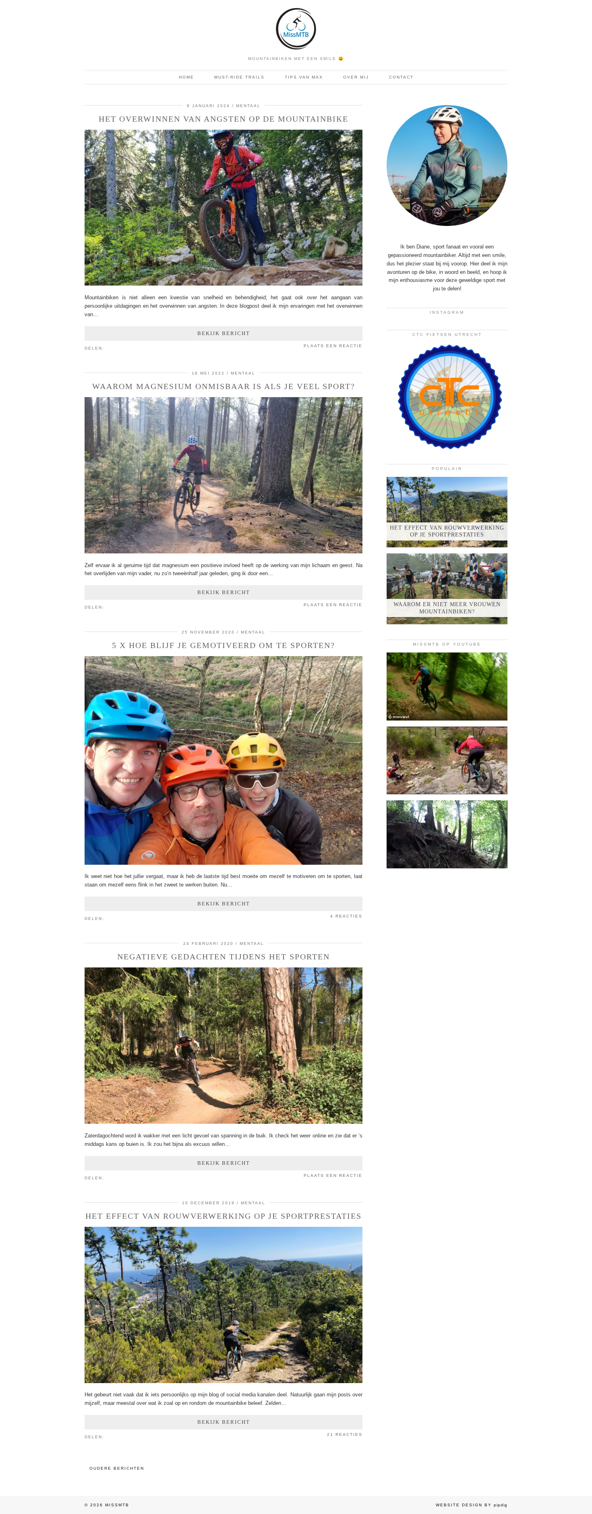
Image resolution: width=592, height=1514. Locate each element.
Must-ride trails (239, 77)
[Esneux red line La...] (447, 686)
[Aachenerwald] (447, 834)
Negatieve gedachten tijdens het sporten (223, 956)
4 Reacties (346, 916)
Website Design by (471, 1505)
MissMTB (117, 1505)
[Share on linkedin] (124, 347)
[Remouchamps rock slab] (447, 761)
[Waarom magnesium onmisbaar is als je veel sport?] (223, 552)
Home (186, 77)
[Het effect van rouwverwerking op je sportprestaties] (223, 1381)
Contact (401, 77)
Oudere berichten (116, 1468)
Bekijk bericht (223, 333)
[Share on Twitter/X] (116, 347)
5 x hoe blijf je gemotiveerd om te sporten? (223, 645)
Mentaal (248, 106)
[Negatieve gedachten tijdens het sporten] (223, 1122)
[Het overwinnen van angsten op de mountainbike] (223, 284)
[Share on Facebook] (112, 347)
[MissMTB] (296, 26)
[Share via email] (108, 347)
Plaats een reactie (333, 346)
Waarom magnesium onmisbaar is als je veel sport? (223, 386)
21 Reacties (344, 1434)
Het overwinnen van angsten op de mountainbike (223, 118)
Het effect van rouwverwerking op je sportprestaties (223, 1216)
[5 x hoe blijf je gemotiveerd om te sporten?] (223, 863)
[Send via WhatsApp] (120, 347)
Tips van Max (304, 77)
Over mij (356, 77)
